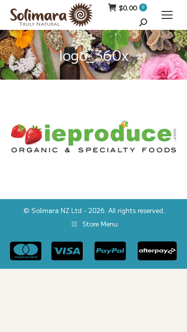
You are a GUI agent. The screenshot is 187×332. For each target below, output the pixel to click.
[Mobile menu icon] (167, 15)
